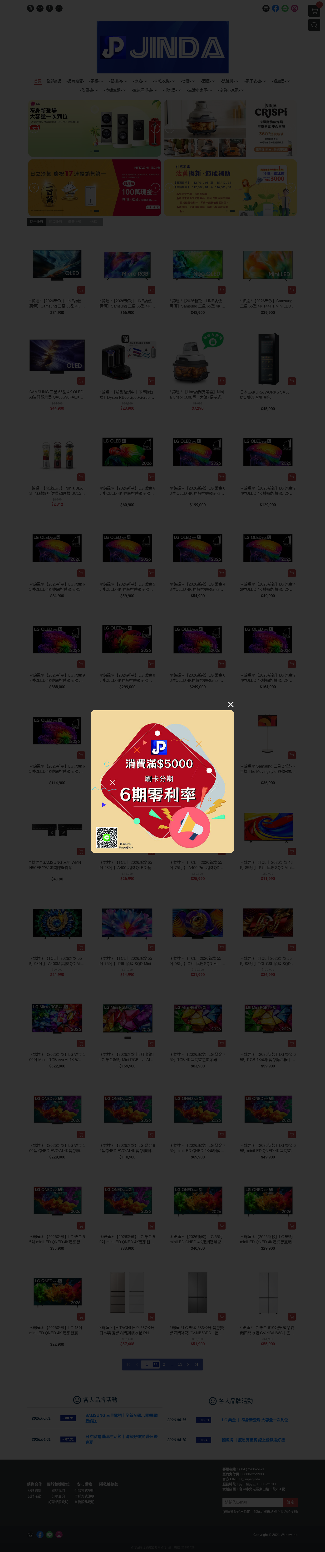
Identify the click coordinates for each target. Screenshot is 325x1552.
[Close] (231, 704)
